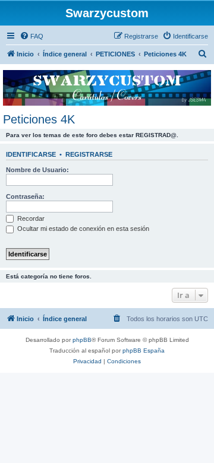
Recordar (30, 218)
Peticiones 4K (39, 119)
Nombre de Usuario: (37, 169)
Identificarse (31, 154)
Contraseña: (25, 196)
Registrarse (88, 154)
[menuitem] (31, 36)
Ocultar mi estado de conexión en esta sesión (82, 228)
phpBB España (143, 350)
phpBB (82, 340)
